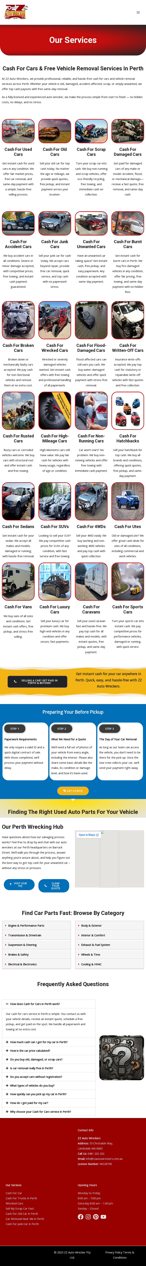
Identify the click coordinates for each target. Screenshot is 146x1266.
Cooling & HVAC (91, 964)
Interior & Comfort (93, 935)
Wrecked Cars (14, 1203)
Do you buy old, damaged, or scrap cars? (36, 1059)
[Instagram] (88, 1217)
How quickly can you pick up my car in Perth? (38, 1094)
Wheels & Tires (90, 954)
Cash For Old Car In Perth (22, 1213)
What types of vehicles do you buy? (32, 1085)
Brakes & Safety (18, 954)
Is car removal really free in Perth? (31, 1068)
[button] (36, 925)
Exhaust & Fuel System (95, 945)
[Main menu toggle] (138, 12)
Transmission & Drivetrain (24, 935)
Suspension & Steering (22, 945)
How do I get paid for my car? (29, 1103)
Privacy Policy (113, 1252)
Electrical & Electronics (22, 964)
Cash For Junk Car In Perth (22, 1224)
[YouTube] (103, 1217)
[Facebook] (80, 1217)
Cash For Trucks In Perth (21, 1198)
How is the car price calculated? (30, 1050)
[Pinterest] (96, 1217)
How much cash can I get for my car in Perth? (39, 1042)
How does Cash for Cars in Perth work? (35, 1004)
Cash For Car (14, 1193)
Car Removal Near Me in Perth (25, 1219)
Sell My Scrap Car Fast (20, 1208)
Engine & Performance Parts (26, 925)
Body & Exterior (91, 925)
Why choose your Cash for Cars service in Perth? (40, 1111)
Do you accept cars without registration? (36, 1077)
